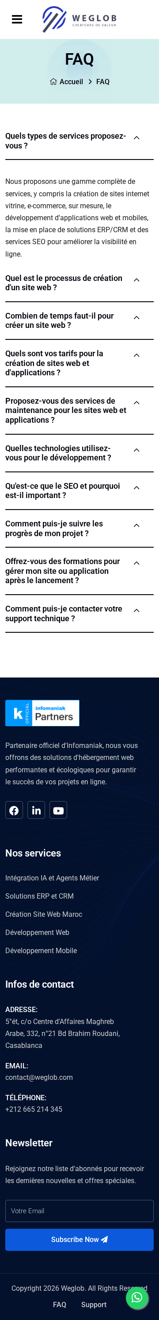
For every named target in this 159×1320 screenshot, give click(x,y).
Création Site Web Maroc (43, 914)
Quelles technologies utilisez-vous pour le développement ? (58, 453)
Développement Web (37, 932)
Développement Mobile (41, 950)
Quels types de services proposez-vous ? (65, 140)
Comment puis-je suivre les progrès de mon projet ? (54, 528)
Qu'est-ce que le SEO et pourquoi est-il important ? (62, 490)
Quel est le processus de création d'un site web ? (63, 282)
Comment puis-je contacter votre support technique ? (63, 613)
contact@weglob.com (39, 1077)
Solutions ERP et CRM (39, 896)
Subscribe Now (76, 1239)
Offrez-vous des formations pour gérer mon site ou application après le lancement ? (62, 571)
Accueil (71, 82)
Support (93, 1305)
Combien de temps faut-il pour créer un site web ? (59, 320)
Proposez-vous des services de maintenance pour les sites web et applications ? (65, 410)
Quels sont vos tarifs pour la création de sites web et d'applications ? (54, 363)
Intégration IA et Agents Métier (52, 878)
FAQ (59, 1305)
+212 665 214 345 (33, 1109)
